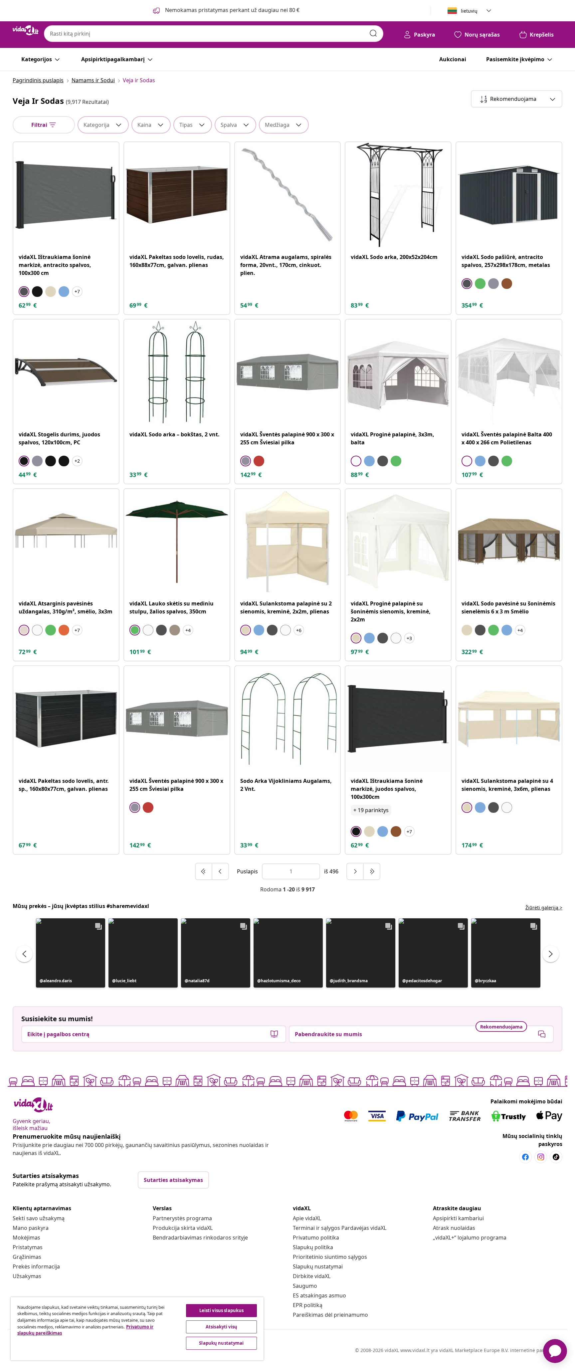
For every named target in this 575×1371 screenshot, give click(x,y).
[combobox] (213, 33)
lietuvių (469, 11)
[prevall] (204, 871)
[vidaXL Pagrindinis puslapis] (26, 30)
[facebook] (525, 1157)
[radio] (24, 291)
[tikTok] (556, 1157)
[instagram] (540, 1157)
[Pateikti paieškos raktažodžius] (373, 33)
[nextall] (372, 871)
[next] (355, 871)
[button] (70, 953)
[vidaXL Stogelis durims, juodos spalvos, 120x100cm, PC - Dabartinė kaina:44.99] (66, 372)
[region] (137, 1328)
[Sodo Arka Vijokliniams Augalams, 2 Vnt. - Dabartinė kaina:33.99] (287, 719)
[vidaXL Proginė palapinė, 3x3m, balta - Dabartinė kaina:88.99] (398, 372)
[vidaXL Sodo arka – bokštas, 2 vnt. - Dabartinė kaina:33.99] (177, 372)
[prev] (220, 871)
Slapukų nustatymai (318, 1266)
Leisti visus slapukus (221, 1310)
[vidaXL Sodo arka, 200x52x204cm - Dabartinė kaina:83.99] (398, 195)
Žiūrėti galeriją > (543, 907)
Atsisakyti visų (221, 1327)
